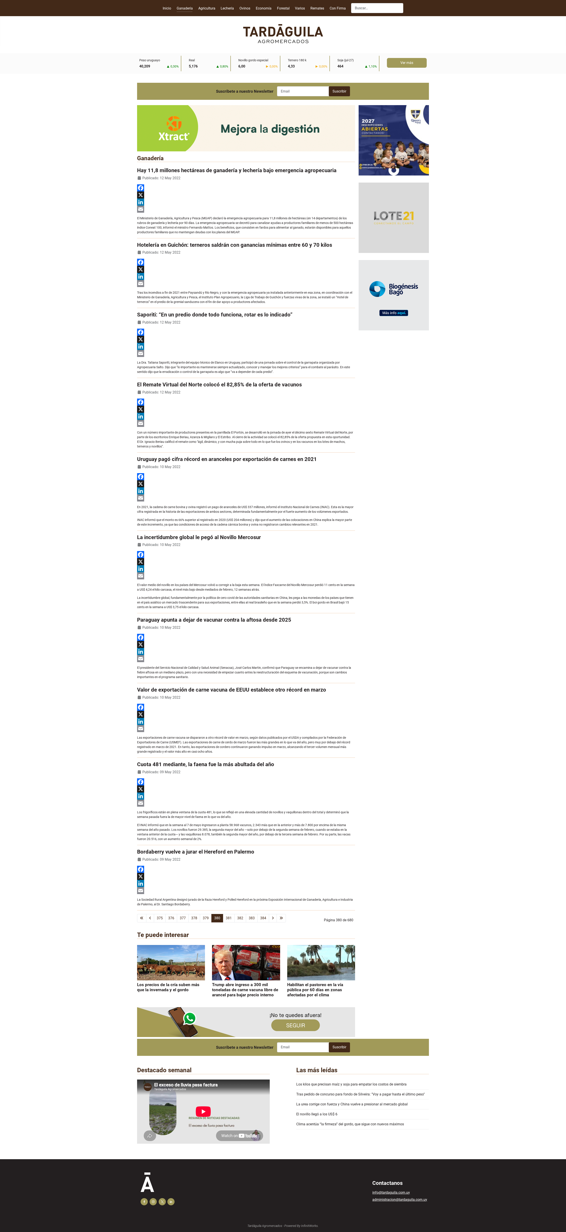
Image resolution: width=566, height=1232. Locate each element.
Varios (300, 8)
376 (171, 918)
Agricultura (206, 8)
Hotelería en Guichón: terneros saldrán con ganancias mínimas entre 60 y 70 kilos (234, 245)
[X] (246, 195)
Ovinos (244, 8)
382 (240, 918)
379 (206, 918)
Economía (264, 8)
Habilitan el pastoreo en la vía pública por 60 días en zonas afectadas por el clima (315, 989)
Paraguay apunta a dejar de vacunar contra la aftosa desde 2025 (214, 620)
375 (160, 918)
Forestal (283, 8)
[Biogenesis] (394, 299)
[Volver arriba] (558, 1223)
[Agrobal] (246, 128)
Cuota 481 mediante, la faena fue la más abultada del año (205, 764)
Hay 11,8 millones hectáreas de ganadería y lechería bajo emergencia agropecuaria (237, 170)
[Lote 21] (394, 221)
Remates (317, 8)
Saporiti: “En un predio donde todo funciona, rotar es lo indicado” (215, 315)
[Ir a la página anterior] (150, 918)
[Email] (246, 209)
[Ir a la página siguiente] (273, 918)
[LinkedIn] (246, 202)
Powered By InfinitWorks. (301, 1226)
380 (217, 918)
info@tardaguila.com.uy (391, 1192)
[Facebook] (246, 187)
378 (194, 918)
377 (183, 918)
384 (263, 918)
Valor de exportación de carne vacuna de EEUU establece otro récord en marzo (231, 690)
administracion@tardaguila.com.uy (399, 1199)
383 (252, 918)
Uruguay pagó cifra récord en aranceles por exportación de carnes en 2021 (227, 459)
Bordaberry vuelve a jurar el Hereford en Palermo (195, 852)
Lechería (227, 8)
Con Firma (338, 8)
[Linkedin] (171, 1201)
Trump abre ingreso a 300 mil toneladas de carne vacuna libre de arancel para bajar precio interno (245, 989)
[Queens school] (394, 144)
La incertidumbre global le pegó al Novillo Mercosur (199, 537)
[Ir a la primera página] (141, 918)
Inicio (167, 8)
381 (229, 918)
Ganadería (185, 8)
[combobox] (377, 8)
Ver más (406, 63)
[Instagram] (153, 1201)
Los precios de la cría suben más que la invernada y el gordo (168, 987)
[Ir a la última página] (281, 918)
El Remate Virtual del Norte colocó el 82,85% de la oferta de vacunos (219, 385)
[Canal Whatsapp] (246, 1022)
